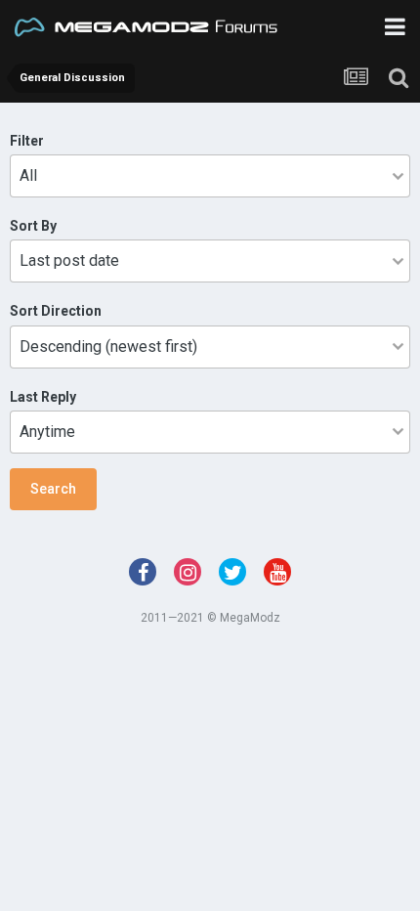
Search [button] (53, 489)
